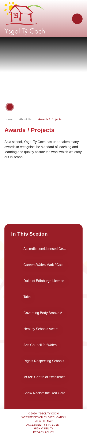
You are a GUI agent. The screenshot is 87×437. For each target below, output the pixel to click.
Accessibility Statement (43, 424)
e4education (57, 417)
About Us (25, 119)
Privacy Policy (43, 432)
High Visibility (43, 428)
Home (8, 119)
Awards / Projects (49, 119)
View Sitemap (44, 421)
